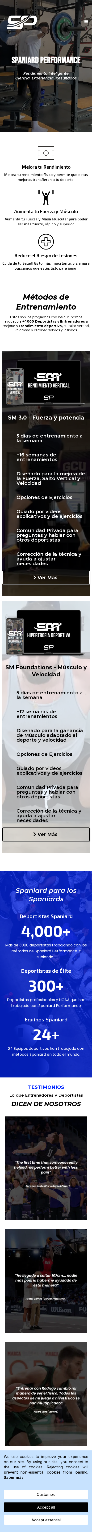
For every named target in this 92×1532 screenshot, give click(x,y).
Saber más (14, 1477)
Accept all (46, 1507)
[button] (85, 21)
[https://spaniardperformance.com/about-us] (22, 22)
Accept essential (46, 1520)
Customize (46, 1494)
